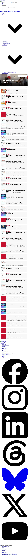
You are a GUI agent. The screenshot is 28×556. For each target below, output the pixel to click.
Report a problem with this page (5, 546)
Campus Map (3, 346)
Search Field (3, 2)
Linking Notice (3, 550)
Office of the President (4, 351)
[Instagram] (15, 410)
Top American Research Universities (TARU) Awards (9, 72)
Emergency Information (4, 348)
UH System (3, 356)
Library (2, 350)
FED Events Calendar (4, 45)
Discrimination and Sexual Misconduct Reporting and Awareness (9, 353)
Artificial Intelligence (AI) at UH (5, 345)
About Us (3, 13)
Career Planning (5, 41)
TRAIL (3, 548)
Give (2, 4)
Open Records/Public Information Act (6, 354)
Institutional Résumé (4, 552)
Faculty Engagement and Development (10, 11)
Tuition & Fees (3, 355)
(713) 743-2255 (2, 343)
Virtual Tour (3, 357)
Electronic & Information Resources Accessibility (7, 553)
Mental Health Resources (5, 73)
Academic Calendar (4, 344)
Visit (2, 3)
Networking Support (5, 42)
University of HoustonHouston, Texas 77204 (3, 342)
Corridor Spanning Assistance (6, 43)
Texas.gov (3, 547)
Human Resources (4, 349)
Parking (3, 352)
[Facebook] (15, 384)
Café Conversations (5, 44)
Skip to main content (2, 0)
